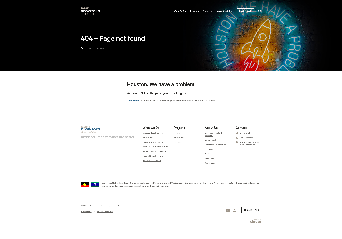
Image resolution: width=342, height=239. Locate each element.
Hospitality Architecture (153, 156)
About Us (211, 128)
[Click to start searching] (259, 11)
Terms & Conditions (105, 212)
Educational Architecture (153, 142)
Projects (179, 128)
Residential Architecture (153, 133)
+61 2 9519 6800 (246, 138)
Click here (133, 100)
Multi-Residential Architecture (155, 152)
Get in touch (245, 11)
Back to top (253, 210)
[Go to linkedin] (228, 210)
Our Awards (209, 154)
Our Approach (210, 140)
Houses (177, 133)
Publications (210, 159)
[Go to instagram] (234, 210)
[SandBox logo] (90, 11)
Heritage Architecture (152, 161)
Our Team (209, 149)
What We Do (151, 128)
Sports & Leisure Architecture (155, 147)
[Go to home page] (82, 48)
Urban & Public (148, 138)
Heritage (177, 142)
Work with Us (210, 163)
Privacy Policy (86, 212)
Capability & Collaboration (215, 145)
